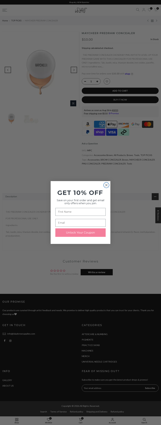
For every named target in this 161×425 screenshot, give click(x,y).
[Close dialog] (106, 185)
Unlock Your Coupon (80, 232)
